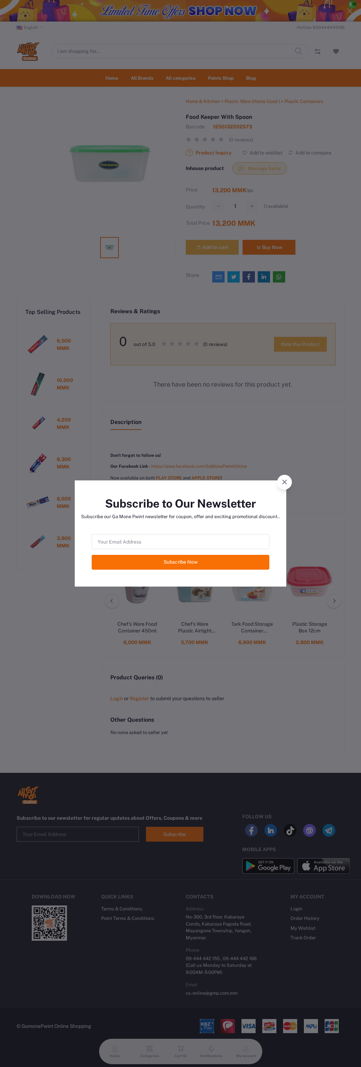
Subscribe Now (181, 562)
